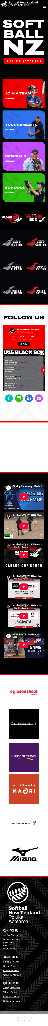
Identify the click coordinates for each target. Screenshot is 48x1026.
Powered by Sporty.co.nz (24, 1017)
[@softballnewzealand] (12, 330)
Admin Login (25, 1020)
